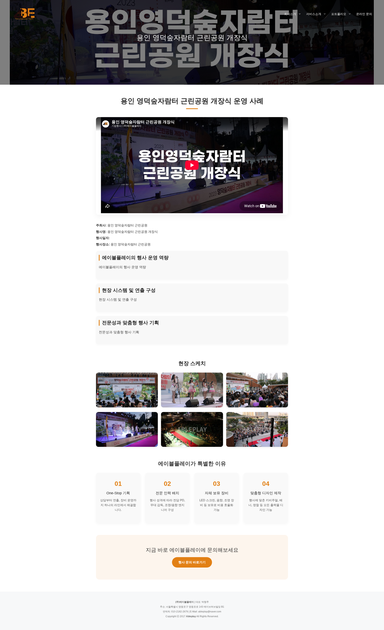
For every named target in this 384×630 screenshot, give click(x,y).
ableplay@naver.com (209, 611)
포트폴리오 (338, 14)
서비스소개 (313, 14)
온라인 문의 (364, 14)
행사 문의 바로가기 (192, 562)
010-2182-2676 (179, 611)
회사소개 (290, 14)
